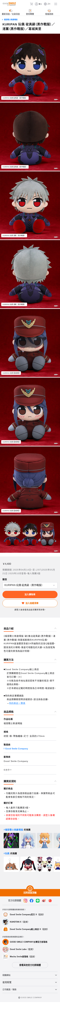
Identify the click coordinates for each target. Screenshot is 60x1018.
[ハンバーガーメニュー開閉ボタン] (56, 4)
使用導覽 (7, 982)
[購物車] (31, 4)
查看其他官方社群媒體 (30, 965)
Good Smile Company (16, 748)
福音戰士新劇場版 (11, 20)
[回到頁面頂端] (30, 889)
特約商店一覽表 (17, 703)
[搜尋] (26, 4)
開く (3, 585)
